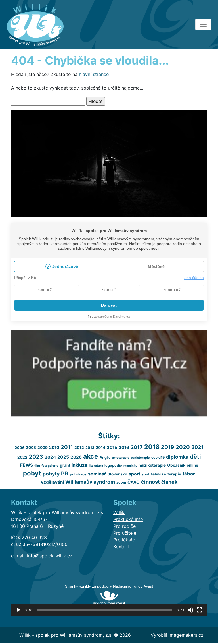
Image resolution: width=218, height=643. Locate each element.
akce (90, 456)
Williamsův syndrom (90, 482)
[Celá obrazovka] (199, 610)
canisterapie (140, 458)
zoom (121, 482)
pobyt (32, 473)
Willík (119, 512)
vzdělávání (52, 482)
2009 (42, 447)
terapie (174, 474)
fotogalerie (49, 466)
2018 (152, 446)
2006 (19, 448)
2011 (67, 447)
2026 (76, 457)
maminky (130, 466)
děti (195, 456)
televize (158, 474)
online (192, 465)
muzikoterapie (152, 465)
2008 (31, 447)
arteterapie (120, 458)
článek (169, 482)
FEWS (26, 465)
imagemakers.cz (186, 635)
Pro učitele (124, 533)
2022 (22, 457)
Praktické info (128, 519)
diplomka (177, 457)
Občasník (176, 465)
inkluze (79, 465)
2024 (50, 457)
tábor (189, 474)
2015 (112, 447)
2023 (36, 456)
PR (64, 473)
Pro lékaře (124, 540)
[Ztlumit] (190, 610)
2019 (167, 447)
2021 (197, 447)
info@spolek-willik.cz (49, 556)
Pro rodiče (124, 526)
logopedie (113, 465)
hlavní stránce (94, 74)
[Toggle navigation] (203, 24)
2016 (124, 447)
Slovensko (117, 474)
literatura (96, 466)
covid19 (158, 457)
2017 (137, 447)
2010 (54, 447)
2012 (79, 447)
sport (134, 474)
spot (146, 474)
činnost (150, 482)
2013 (89, 448)
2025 (63, 457)
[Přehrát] (18, 610)
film (37, 466)
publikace (78, 474)
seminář (97, 474)
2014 (100, 447)
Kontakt (121, 546)
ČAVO (133, 482)
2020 (183, 447)
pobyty (51, 474)
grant (65, 465)
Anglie (105, 457)
